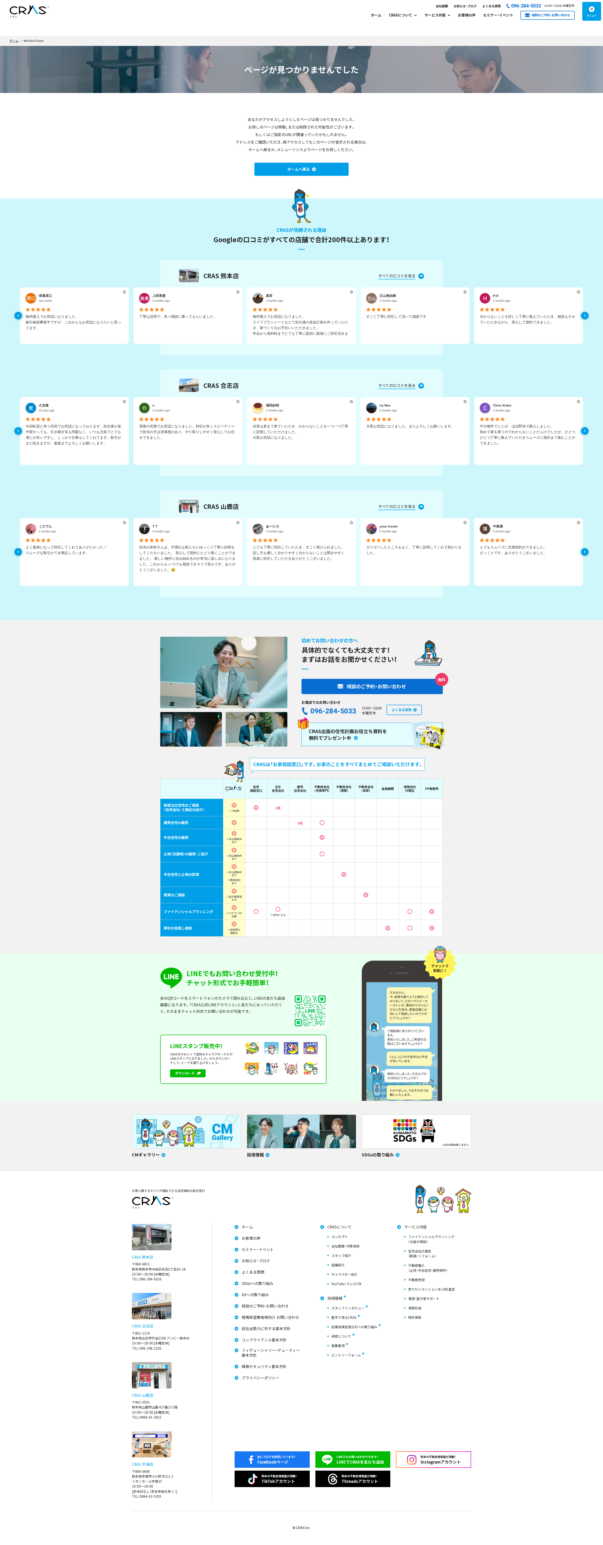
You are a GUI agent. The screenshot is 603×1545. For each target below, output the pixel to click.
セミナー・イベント (498, 14)
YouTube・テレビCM (346, 1283)
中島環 (498, 526)
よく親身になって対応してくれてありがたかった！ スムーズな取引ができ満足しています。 (66, 550)
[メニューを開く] (591, 11)
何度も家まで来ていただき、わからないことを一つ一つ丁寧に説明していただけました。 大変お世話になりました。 (300, 431)
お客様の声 (467, 14)
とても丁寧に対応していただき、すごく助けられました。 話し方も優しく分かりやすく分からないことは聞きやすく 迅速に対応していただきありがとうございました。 (299, 552)
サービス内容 (415, 1226)
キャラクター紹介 (344, 1274)
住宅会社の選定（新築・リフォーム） (422, 1253)
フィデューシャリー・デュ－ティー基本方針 (271, 1353)
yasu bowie (388, 526)
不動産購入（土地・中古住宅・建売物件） (428, 1268)
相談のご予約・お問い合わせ (265, 1306)
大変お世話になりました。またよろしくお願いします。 (410, 426)
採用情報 (334, 1298)
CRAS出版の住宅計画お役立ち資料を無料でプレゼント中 (348, 734)
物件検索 (414, 1317)
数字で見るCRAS (343, 1317)
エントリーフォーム (346, 1355)
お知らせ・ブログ (465, 6)
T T (155, 526)
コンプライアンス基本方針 (264, 1339)
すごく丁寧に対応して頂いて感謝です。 (398, 316)
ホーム (376, 14)
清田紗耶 (272, 405)
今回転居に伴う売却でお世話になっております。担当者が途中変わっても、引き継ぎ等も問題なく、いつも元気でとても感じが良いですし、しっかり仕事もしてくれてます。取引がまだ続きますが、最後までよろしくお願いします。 (73, 434)
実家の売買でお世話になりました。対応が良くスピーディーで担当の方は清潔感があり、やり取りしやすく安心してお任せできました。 (187, 431)
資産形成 (414, 1308)
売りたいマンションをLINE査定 (431, 1289)
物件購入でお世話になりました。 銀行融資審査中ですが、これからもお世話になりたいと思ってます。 (73, 322)
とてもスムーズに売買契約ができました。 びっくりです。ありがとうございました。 (513, 550)
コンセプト (339, 1236)
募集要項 (338, 1345)
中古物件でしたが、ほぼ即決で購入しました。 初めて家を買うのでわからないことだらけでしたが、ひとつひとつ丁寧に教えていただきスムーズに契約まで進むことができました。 (527, 434)
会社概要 (442, 6)
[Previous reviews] (18, 316)
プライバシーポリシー (260, 1377)
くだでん (45, 526)
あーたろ (272, 526)
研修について (341, 1336)
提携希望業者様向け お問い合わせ (270, 1317)
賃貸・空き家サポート (424, 1298)
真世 (269, 296)
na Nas (385, 405)
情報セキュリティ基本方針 (264, 1366)
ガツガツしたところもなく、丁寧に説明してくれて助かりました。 (414, 550)
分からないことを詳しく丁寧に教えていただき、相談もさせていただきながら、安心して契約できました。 (527, 319)
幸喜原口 (45, 296)
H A (495, 296)
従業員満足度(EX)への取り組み (354, 1326)
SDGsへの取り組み (257, 1283)
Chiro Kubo (502, 405)
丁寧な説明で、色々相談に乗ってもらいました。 (178, 316)
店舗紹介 (338, 1265)
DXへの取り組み (255, 1294)
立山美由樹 (387, 296)
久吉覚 (44, 405)
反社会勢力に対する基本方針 (266, 1328)
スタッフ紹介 (341, 1255)
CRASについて (339, 1226)
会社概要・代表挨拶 (345, 1246)
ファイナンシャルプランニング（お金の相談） (431, 1239)
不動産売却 (416, 1279)
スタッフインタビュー (347, 1308)
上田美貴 (159, 296)
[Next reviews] (585, 316)
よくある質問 (491, 6)
